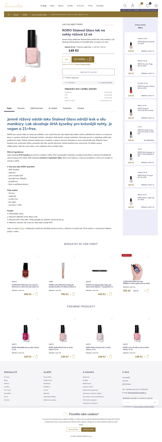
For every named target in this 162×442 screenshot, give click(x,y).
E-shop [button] (43, 6)
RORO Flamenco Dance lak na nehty (146, 87)
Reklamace (87, 383)
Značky (70, 6)
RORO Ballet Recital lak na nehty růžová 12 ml (61, 348)
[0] (140, 5)
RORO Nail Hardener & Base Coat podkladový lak (146, 154)
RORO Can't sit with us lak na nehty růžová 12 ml (136, 348)
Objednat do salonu (88, 72)
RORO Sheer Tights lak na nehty (146, 198)
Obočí (88, 281)
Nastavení (73, 429)
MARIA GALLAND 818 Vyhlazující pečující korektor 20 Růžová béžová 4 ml (62, 287)
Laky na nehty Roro (39, 14)
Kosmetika (48, 377)
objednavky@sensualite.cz (137, 393)
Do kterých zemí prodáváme (93, 397)
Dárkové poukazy (50, 400)
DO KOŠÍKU (79, 59)
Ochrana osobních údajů (92, 393)
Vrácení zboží (88, 387)
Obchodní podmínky (90, 390)
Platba (85, 380)
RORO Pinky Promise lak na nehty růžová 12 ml (98, 348)
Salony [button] (60, 6)
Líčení (46, 390)
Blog (52, 6)
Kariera (6, 400)
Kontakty (100, 6)
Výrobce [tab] (80, 108)
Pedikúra (47, 387)
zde (90, 436)
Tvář (51, 281)
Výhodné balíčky (50, 397)
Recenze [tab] (21, 108)
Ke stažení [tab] (53, 108)
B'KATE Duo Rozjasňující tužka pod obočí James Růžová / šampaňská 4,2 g (99, 287)
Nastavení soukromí (90, 403)
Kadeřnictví (48, 380)
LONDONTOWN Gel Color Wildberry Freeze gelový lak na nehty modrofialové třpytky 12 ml (136, 283)
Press (90, 6)
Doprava (86, 377)
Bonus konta (85, 64)
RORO (25, 14)
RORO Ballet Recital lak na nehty (146, 42)
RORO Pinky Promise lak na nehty (145, 176)
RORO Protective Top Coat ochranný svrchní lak (146, 132)
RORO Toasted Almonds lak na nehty (145, 109)
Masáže (46, 393)
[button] (37, 255)
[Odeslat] (154, 402)
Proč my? (80, 6)
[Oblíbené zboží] (148, 5)
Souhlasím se (139, 407)
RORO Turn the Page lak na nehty (145, 65)
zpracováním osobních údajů (144, 407)
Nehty (14, 281)
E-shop (6, 377)
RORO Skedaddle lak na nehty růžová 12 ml (25, 348)
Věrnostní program (90, 400)
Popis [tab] (9, 108)
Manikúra (47, 383)
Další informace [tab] (36, 108)
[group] (25, 275)
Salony (6, 383)
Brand (16, 14)
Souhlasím (88, 429)
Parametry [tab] (67, 108)
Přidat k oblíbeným (72, 78)
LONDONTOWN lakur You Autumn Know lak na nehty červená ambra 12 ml (25, 287)
